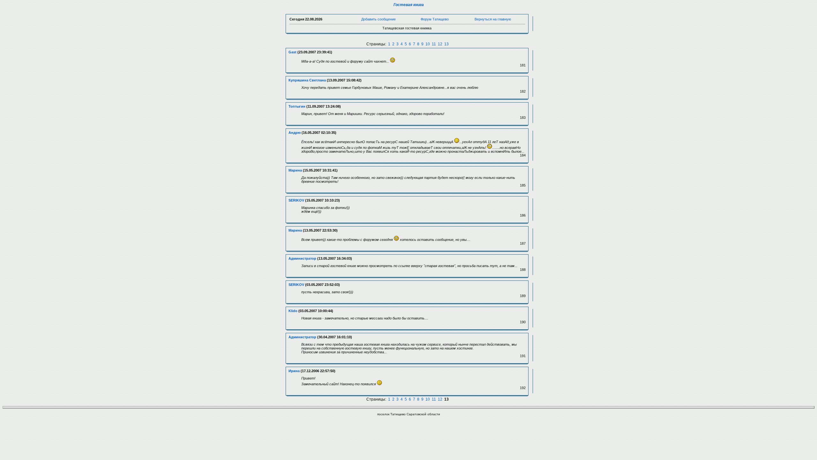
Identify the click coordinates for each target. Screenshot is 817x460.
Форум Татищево (435, 19)
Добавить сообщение (378, 19)
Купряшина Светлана (307, 80)
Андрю (295, 132)
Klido (293, 311)
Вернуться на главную (493, 19)
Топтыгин (297, 106)
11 (434, 44)
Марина (295, 170)
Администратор (302, 258)
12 (440, 44)
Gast (292, 52)
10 (427, 44)
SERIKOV (296, 200)
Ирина (294, 371)
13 (446, 44)
